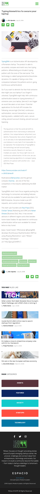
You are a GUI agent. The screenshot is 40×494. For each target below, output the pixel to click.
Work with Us (20, 478)
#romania (23, 261)
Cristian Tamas (7, 211)
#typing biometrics (9, 265)
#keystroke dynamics (10, 261)
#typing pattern (23, 265)
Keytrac (12, 181)
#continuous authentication (12, 257)
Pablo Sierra (7, 306)
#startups (32, 261)
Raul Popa (25, 208)
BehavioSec (15, 178)
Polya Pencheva (8, 346)
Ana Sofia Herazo (8, 364)
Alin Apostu (11, 20)
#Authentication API (9, 253)
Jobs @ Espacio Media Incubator (20, 480)
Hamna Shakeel (8, 326)
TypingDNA (5, 61)
